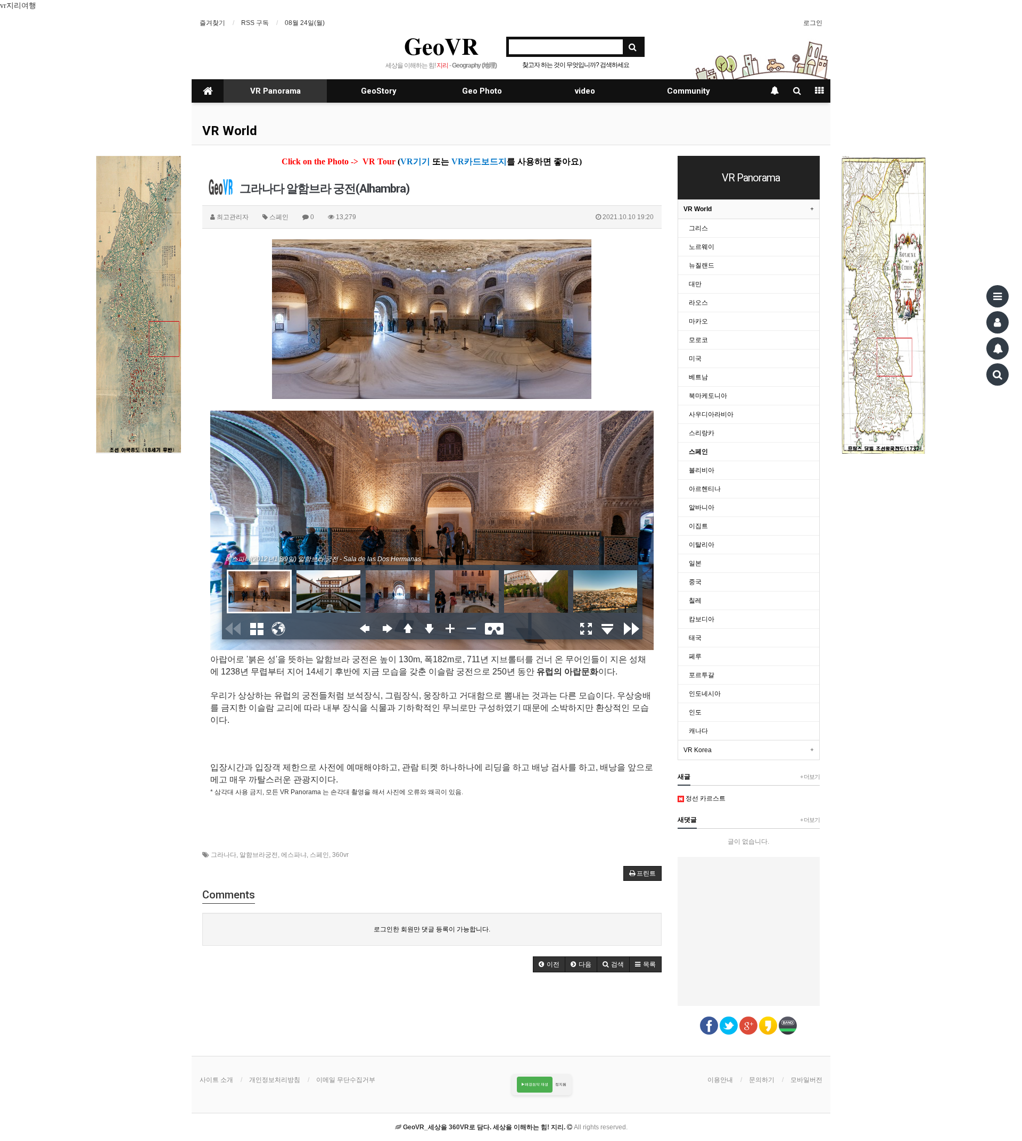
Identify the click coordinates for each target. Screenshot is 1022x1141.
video (585, 91)
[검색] (997, 374)
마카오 (698, 321)
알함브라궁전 (259, 855)
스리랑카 (701, 433)
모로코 (698, 340)
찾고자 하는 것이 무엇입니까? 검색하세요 (575, 65)
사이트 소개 (216, 1080)
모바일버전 (806, 1080)
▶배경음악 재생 (534, 1084)
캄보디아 (701, 619)
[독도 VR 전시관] (138, 305)
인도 (695, 712)
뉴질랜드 (701, 265)
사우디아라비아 (711, 414)
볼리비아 (701, 470)
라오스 (698, 302)
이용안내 (720, 1080)
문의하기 (761, 1080)
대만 (695, 284)
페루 (695, 656)
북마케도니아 (708, 395)
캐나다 (698, 731)
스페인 (319, 855)
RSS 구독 (255, 23)
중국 (695, 582)
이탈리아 (701, 544)
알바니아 (701, 507)
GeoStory (379, 91)
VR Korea (697, 750)
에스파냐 (294, 855)
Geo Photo (482, 91)
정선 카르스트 (705, 798)
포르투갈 (701, 675)
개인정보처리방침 (274, 1080)
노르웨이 (701, 247)
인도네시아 (705, 693)
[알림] (997, 348)
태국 (695, 638)
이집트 (698, 526)
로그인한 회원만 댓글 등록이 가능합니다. (432, 929)
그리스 (698, 228)
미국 (695, 358)
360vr (340, 855)
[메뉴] (997, 296)
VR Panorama (275, 91)
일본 (695, 563)
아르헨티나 (705, 489)
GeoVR (441, 46)
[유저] (997, 322)
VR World (229, 130)
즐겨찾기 (212, 23)
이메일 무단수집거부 (345, 1080)
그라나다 (223, 855)
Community (688, 91)
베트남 (698, 377)
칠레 (695, 600)
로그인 (812, 23)
